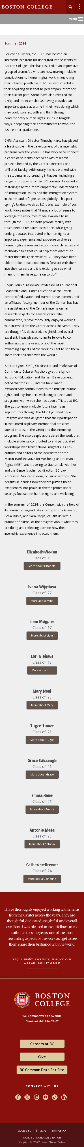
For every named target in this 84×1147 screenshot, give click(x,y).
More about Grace (42, 774)
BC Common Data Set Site (42, 1069)
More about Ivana (42, 601)
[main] (42, 510)
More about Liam (42, 635)
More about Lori (42, 670)
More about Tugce (42, 740)
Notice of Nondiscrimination (42, 1137)
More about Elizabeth (42, 566)
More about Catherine (42, 879)
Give (42, 1056)
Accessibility (26, 1130)
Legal (42, 1130)
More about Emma (42, 809)
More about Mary (42, 705)
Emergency (59, 1130)
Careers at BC (42, 1043)
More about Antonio (42, 844)
